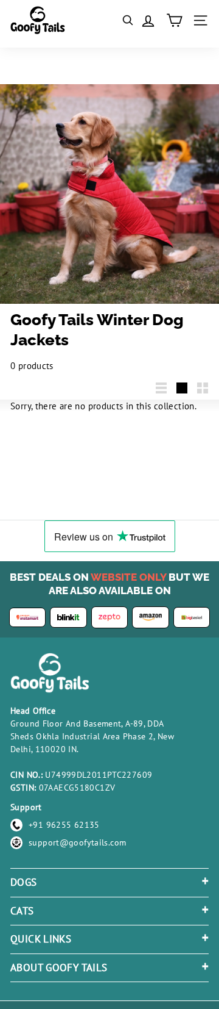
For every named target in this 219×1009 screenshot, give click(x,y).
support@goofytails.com (77, 842)
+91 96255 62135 (64, 824)
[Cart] (174, 20)
